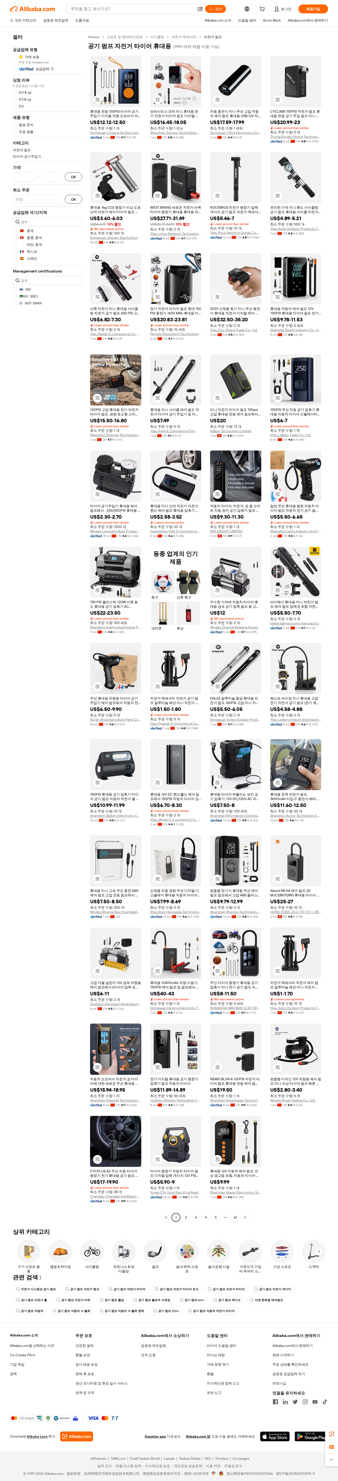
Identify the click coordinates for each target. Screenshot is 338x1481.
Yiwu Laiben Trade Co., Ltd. (290, 435)
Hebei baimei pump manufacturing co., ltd (295, 623)
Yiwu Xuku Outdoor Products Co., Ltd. (295, 1008)
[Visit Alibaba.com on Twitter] (295, 1402)
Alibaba (93, 37)
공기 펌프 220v (168, 1311)
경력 (13, 1374)
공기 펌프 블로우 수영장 (154, 1300)
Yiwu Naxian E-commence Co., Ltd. (115, 334)
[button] (200, 9)
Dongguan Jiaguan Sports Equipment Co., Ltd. (115, 238)
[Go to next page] (245, 1217)
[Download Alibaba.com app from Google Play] (311, 1436)
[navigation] (47, 628)
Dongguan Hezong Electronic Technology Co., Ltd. (175, 1008)
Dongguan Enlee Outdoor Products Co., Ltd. (235, 720)
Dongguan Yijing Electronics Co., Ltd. (235, 133)
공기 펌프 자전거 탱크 (84, 1289)
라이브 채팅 (216, 1355)
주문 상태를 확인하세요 (290, 1364)
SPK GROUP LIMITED (226, 531)
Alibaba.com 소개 (24, 1335)
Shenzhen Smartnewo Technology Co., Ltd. (235, 1100)
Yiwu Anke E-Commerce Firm (172, 431)
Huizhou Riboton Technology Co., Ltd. (175, 1100)
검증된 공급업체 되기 (288, 1374)
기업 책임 (17, 1364)
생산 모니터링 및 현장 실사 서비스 (101, 1383)
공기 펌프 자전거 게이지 (275, 1289)
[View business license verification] (213, 1473)
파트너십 (279, 1383)
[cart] (263, 10)
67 (235, 1217)
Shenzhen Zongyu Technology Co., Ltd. (175, 133)
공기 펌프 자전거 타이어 (129, 1289)
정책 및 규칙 (84, 1393)
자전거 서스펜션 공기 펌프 (38, 1289)
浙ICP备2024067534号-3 (295, 1474)
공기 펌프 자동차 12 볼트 (74, 1311)
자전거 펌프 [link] (213, 37)
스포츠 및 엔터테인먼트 (125, 37)
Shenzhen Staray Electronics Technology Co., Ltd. (235, 1192)
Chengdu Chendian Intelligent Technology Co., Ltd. (115, 1196)
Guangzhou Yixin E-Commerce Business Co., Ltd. (175, 531)
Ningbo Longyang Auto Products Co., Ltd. (115, 531)
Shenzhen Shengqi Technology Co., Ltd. (115, 435)
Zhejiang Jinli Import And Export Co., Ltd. (115, 1004)
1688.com (118, 1458)
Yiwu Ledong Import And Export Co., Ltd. (295, 720)
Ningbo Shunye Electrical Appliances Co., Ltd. (115, 912)
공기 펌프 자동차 (32, 1311)
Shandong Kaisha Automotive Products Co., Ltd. (115, 627)
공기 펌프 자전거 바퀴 (75, 1300)
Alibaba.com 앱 (198, 1436)
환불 (210, 1374)
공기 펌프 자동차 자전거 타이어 (214, 1311)
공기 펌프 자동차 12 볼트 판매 (124, 1311)
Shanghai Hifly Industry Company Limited (235, 816)
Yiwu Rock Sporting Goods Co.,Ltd (235, 233)
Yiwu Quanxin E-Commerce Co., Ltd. (175, 724)
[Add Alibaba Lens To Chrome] (76, 1436)
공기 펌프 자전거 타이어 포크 (179, 1289)
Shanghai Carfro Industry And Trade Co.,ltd (295, 531)
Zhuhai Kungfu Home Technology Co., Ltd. (295, 137)
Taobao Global (189, 1458)
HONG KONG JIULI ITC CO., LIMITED (295, 912)
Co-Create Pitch (22, 1355)
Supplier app (155, 1436)
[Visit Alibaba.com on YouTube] (315, 1402)
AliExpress (98, 1458)
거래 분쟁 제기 (218, 1364)
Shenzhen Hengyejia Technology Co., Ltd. (175, 912)
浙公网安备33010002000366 (250, 1474)
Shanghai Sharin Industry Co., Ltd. (295, 330)
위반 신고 (214, 1393)
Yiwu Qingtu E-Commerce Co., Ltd (175, 820)
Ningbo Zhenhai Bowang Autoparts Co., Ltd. (235, 627)
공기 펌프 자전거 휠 (34, 1300)
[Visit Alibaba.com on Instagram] (305, 1402)
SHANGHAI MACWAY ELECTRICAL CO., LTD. (235, 1008)
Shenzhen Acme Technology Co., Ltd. (295, 816)
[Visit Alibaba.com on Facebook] (275, 1402)
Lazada (169, 1458)
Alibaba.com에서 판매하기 (292, 1346)
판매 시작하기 (283, 1355)
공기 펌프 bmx (194, 1300)
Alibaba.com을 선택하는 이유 (32, 1346)
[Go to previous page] (166, 1217)
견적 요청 (148, 1355)
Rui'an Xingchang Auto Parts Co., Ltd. (115, 720)
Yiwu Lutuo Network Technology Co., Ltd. (175, 234)
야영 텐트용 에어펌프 (269, 1300)
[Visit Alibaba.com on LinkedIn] (285, 1402)
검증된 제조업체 (153, 1346)
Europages (241, 1458)
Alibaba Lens (37, 1436)
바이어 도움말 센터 (221, 1346)
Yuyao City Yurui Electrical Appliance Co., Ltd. (175, 1192)
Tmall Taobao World (145, 1458)
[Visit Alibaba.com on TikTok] (325, 1402)
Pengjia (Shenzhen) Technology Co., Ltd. (175, 334)
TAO (207, 1458)
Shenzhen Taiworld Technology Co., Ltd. (115, 1100)
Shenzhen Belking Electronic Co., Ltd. (115, 816)
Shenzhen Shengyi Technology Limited (235, 912)
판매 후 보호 (84, 1374)
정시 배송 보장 (86, 1364)
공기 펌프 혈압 (114, 1300)
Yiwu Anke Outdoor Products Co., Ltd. (295, 229)
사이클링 (157, 37)
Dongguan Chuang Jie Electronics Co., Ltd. (115, 133)
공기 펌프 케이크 (229, 1300)
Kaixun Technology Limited (230, 431)
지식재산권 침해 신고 (223, 1383)
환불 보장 (82, 1355)
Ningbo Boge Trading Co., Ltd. (292, 1100)
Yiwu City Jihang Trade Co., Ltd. (234, 330)
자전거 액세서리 (183, 37)
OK (73, 177)
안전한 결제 (84, 1346)
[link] (331, 1434)
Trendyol (221, 1458)
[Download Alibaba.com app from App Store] (275, 1436)
